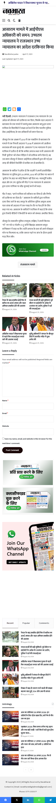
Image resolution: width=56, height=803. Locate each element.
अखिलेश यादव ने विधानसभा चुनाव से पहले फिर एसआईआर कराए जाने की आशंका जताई (14, 336)
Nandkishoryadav (11, 54)
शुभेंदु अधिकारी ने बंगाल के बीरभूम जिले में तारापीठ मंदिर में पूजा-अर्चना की (41, 336)
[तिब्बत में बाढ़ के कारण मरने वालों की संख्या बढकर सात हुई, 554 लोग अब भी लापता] (10, 692)
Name (5, 400)
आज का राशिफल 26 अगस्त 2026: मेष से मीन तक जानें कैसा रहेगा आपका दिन (36, 757)
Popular (26, 623)
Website (5, 426)
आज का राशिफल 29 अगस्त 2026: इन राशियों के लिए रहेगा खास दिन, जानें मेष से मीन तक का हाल (37, 715)
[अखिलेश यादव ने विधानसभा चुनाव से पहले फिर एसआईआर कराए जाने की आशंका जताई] (14, 324)
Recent (10, 623)
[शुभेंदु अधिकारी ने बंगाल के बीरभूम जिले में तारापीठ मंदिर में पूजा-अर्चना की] (41, 324)
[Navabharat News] (14, 11)
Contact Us (8, 786)
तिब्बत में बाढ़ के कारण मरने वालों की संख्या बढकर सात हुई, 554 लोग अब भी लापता (36, 689)
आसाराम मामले (28, 265)
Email (5, 413)
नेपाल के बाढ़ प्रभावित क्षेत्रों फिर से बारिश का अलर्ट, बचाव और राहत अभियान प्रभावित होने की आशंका (14, 303)
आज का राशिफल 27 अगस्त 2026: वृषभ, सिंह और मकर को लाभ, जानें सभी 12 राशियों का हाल (37, 744)
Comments (44, 623)
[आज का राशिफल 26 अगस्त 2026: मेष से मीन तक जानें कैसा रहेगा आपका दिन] (10, 759)
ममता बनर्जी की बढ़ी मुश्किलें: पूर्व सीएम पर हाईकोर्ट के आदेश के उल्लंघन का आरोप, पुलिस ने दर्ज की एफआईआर (41, 304)
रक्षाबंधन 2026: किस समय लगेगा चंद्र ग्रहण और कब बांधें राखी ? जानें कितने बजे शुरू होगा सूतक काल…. (37, 730)
